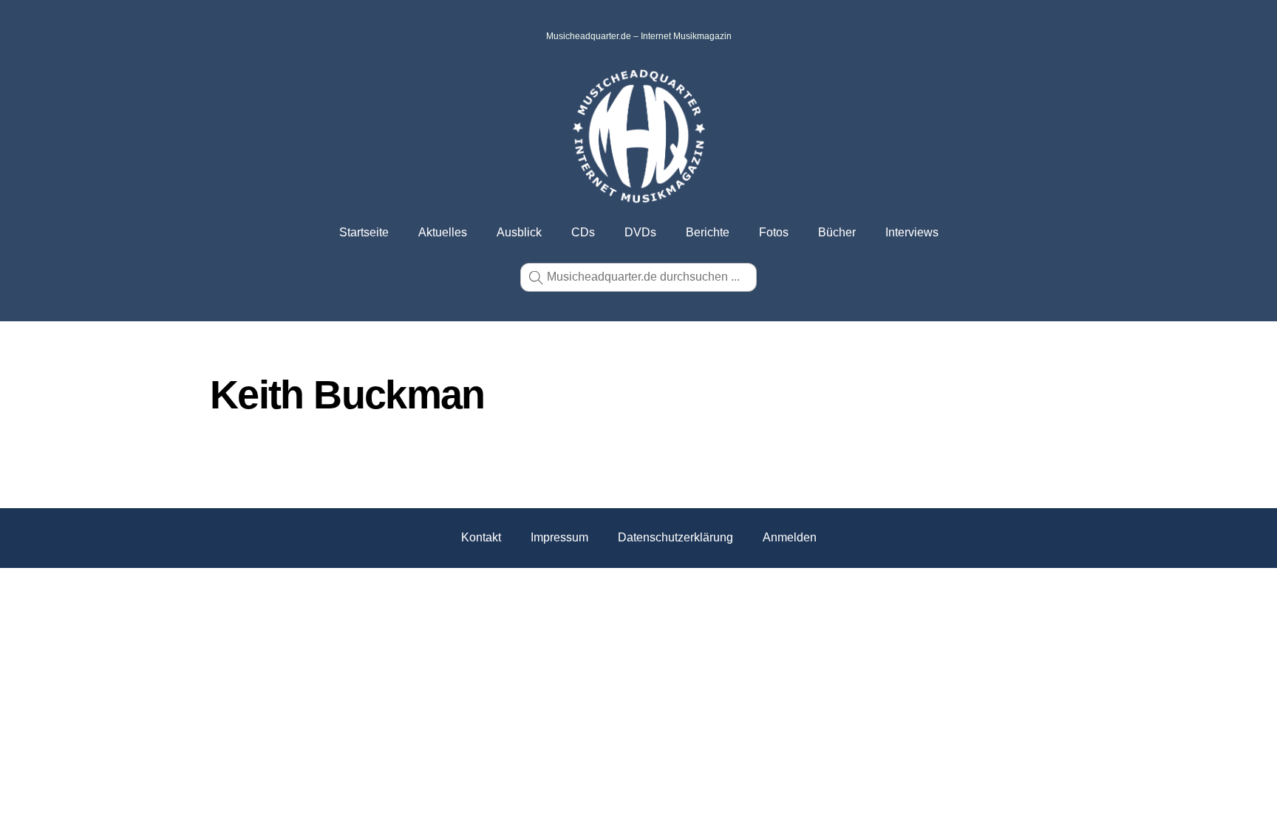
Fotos (774, 232)
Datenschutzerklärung (675, 537)
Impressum (559, 537)
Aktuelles (442, 232)
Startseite (364, 232)
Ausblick (519, 232)
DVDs (640, 232)
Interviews (912, 232)
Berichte (707, 232)
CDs (583, 232)
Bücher (837, 232)
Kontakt (481, 537)
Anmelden (790, 537)
